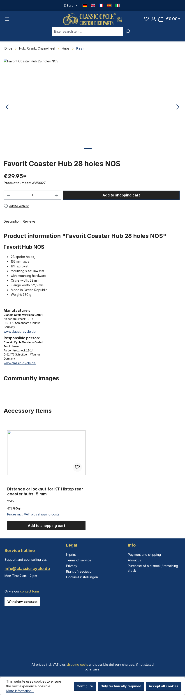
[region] (92, 476)
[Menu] (7, 19)
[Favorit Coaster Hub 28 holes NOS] (92, 107)
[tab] (12, 221)
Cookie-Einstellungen (82, 577)
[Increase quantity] (56, 195)
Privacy (71, 566)
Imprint (71, 554)
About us (134, 560)
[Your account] (153, 19)
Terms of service (78, 560)
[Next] (177, 107)
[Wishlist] (146, 19)
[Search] (128, 31)
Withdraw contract (22, 602)
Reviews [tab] (29, 221)
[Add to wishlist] (77, 467)
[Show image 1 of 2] (88, 152)
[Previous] (7, 107)
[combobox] (87, 31)
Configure (85, 686)
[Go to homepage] (92, 19)
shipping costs (77, 664)
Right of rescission (79, 571)
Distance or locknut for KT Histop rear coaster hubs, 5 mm (45, 491)
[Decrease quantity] (8, 195)
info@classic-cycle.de (27, 568)
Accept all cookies (163, 686)
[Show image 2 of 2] (97, 152)
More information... (20, 691)
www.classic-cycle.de (20, 331)
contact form (29, 591)
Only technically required (121, 686)
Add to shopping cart (121, 195)
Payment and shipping (144, 554)
